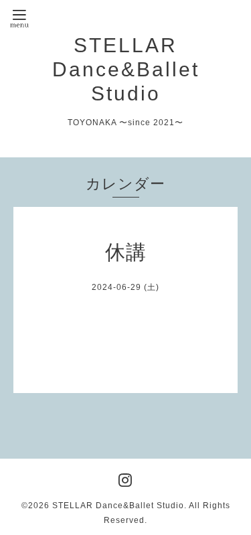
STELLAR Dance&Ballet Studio (125, 69)
